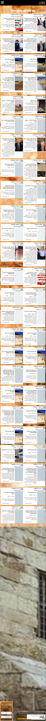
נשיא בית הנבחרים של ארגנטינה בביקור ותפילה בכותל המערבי (31, 248)
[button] (1, 702)
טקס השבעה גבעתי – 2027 (9, 59)
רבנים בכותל (35, 166)
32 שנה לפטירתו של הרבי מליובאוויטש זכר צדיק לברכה (8, 248)
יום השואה (31, 551)
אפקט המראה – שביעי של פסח (30, 590)
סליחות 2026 (33, 59)
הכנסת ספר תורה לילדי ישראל (31, 210)
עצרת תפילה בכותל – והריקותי (9, 293)
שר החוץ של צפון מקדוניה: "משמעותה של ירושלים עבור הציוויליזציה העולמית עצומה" (30, 20)
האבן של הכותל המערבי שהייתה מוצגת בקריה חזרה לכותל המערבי (7, 470)
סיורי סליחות (34, 100)
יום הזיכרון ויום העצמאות (33, 534)
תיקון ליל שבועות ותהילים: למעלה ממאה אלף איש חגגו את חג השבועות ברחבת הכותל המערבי (7, 413)
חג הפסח (12, 573)
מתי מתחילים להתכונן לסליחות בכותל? (9, 19)
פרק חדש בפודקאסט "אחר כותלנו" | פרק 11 (7, 120)
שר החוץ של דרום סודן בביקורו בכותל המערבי (8, 210)
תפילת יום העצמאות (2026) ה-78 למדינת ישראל (32, 531)
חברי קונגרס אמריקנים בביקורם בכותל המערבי (31, 370)
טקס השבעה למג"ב (32, 450)
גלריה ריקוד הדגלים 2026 (8, 450)
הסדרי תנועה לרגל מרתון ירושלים (8, 548)
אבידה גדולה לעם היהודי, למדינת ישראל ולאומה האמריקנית (8, 140)
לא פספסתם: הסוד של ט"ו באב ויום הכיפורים (30, 78)
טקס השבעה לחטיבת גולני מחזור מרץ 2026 (8, 352)
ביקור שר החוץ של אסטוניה (9, 609)
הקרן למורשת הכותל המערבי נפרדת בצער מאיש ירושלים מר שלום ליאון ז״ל (30, 40)
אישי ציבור (35, 23)
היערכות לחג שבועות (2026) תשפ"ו (32, 431)
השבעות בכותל (11, 62)
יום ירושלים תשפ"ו (32, 492)
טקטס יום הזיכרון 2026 (8, 529)
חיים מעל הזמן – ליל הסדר (30, 609)
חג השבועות (12, 415)
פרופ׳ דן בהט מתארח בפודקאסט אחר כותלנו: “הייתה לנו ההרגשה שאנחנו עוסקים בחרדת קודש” (31, 471)
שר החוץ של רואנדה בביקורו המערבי (9, 164)
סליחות (35, 61)
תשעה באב (12, 81)
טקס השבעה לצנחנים (31, 411)
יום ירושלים (12, 452)
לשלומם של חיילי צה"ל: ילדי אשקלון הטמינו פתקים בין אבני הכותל (31, 392)
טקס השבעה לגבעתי (32, 228)
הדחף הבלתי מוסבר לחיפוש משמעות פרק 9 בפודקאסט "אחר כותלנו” (8, 187)
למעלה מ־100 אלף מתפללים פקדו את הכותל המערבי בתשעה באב (8, 79)
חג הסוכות (35, 188)
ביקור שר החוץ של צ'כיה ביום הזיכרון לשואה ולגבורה (31, 549)
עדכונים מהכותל (11, 22)
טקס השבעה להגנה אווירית (9, 333)
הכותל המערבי (43, 6)
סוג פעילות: (9, 714)
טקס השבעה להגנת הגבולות (9, 391)
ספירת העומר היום (32, 568)
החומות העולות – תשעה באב (31, 120)
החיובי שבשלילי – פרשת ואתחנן (8, 101)
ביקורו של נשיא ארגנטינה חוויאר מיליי (8, 511)
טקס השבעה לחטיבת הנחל (7, 228)
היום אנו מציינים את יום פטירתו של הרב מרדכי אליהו (31, 294)
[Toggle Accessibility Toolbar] (43, 358)
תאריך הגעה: (9, 710)
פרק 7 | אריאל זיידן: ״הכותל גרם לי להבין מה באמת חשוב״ (31, 274)
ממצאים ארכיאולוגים (29, 474)
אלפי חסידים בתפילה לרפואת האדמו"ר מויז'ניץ (31, 164)
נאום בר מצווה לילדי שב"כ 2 (30, 312)
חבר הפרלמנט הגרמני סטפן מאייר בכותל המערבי (30, 139)
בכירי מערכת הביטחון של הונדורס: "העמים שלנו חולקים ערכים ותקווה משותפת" (8, 40)
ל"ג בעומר (12, 496)
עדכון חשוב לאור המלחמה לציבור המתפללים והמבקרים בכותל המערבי (8, 313)
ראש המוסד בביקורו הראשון (32, 333)
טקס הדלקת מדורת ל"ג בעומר (8, 493)
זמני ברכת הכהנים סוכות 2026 (31, 186)
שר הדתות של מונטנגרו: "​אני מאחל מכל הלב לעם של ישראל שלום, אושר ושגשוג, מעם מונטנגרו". (8, 372)
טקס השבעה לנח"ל (9, 431)
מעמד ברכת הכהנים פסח (8, 590)
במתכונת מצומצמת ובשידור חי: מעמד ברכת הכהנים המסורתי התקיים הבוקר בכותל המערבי (8, 570)
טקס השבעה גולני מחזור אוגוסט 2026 (8, 273)
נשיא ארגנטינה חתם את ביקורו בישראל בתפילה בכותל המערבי (31, 512)
